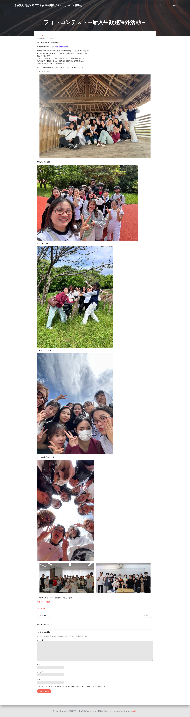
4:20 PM (51, 38)
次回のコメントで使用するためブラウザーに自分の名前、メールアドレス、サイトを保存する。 (73, 686)
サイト (39, 679)
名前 (39, 665)
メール (40, 672)
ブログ (42, 35)
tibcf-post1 (42, 38)
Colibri (134, 711)
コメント (40, 640)
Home (175, 5)
